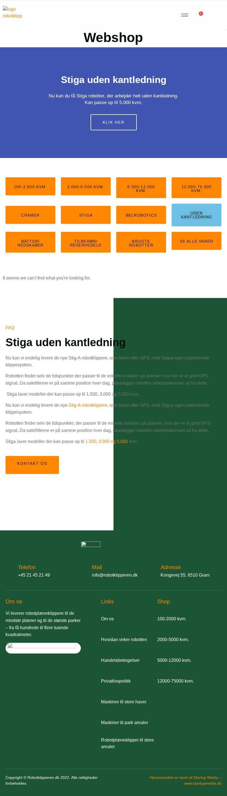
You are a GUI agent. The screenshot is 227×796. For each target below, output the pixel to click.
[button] (5, 102)
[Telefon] (9, 570)
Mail (97, 567)
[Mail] (82, 570)
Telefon (27, 567)
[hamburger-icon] (185, 15)
